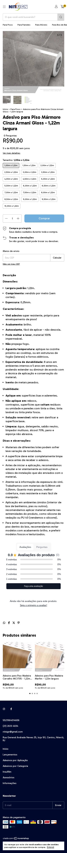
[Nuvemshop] (16, 839)
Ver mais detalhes (11, 153)
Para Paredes (24, 25)
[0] (62, 7)
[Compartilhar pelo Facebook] (9, 622)
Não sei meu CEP (11, 264)
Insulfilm (7, 771)
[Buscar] (60, 17)
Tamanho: (16, 160)
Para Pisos (8, 25)
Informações (9, 783)
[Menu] (4, 6)
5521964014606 (11, 720)
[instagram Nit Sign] (4, 709)
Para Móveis (41, 25)
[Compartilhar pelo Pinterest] (18, 622)
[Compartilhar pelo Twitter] (14, 622)
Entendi (50, 847)
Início (5, 109)
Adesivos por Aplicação (15, 760)
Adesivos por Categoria (15, 766)
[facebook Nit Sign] (11, 709)
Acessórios (8, 777)
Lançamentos (10, 754)
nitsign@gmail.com (13, 731)
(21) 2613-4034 (10, 726)
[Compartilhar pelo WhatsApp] (4, 622)
